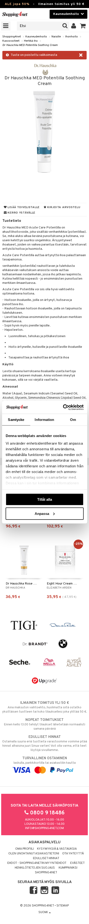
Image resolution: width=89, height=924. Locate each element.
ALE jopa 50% (17, 4)
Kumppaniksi (68, 868)
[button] (83, 26)
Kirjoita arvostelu (63, 207)
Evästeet (77, 863)
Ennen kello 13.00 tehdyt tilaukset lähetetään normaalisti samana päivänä (44, 724)
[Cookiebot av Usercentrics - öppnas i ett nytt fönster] (63, 407)
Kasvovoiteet (10, 41)
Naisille (56, 37)
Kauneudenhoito (36, 37)
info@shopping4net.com (44, 828)
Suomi (43, 912)
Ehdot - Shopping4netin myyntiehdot (36, 863)
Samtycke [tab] (16, 420)
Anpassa (42, 513)
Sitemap (62, 906)
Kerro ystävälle (21, 213)
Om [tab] (73, 420)
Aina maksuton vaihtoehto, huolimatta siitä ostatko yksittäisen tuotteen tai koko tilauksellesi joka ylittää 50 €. (44, 707)
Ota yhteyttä (73, 854)
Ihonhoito (71, 37)
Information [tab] (44, 420)
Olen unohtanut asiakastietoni (33, 854)
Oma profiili (24, 849)
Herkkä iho (31, 41)
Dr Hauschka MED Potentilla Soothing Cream (30, 45)
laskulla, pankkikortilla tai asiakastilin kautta (45, 760)
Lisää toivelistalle (23, 207)
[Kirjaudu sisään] (73, 26)
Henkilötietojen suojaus (35, 868)
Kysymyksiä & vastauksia (57, 849)
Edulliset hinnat (46, 858)
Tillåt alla (44, 499)
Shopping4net (11, 37)
